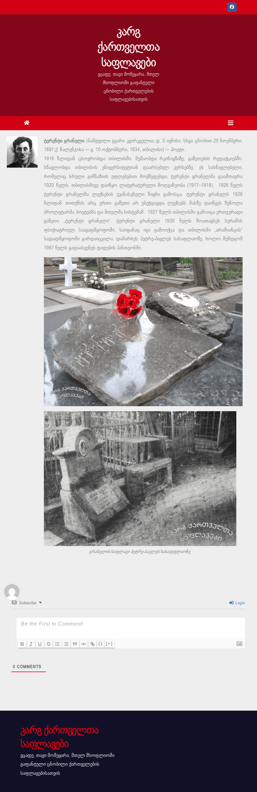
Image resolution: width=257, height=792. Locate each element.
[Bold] (22, 644)
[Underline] (39, 644)
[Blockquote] (75, 644)
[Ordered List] (57, 644)
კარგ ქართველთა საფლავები (128, 46)
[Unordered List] (66, 644)
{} (100, 643)
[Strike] (48, 644)
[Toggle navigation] (231, 123)
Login (239, 603)
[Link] (92, 644)
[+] (109, 643)
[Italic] (31, 644)
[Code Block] (83, 644)
